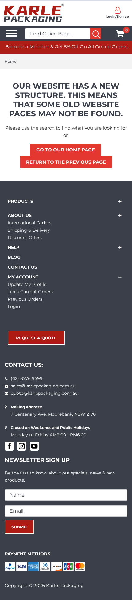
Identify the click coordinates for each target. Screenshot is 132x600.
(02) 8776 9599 (27, 378)
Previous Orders (25, 299)
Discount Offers (25, 237)
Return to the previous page (66, 162)
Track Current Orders (30, 291)
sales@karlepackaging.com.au (43, 386)
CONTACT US (22, 267)
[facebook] (9, 446)
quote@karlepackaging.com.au (44, 393)
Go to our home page (65, 150)
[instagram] (21, 446)
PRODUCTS (20, 201)
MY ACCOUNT (23, 277)
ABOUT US (20, 215)
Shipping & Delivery (29, 230)
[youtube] (34, 446)
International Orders (29, 223)
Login (14, 306)
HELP (13, 247)
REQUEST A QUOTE (36, 337)
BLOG (14, 257)
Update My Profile (27, 284)
